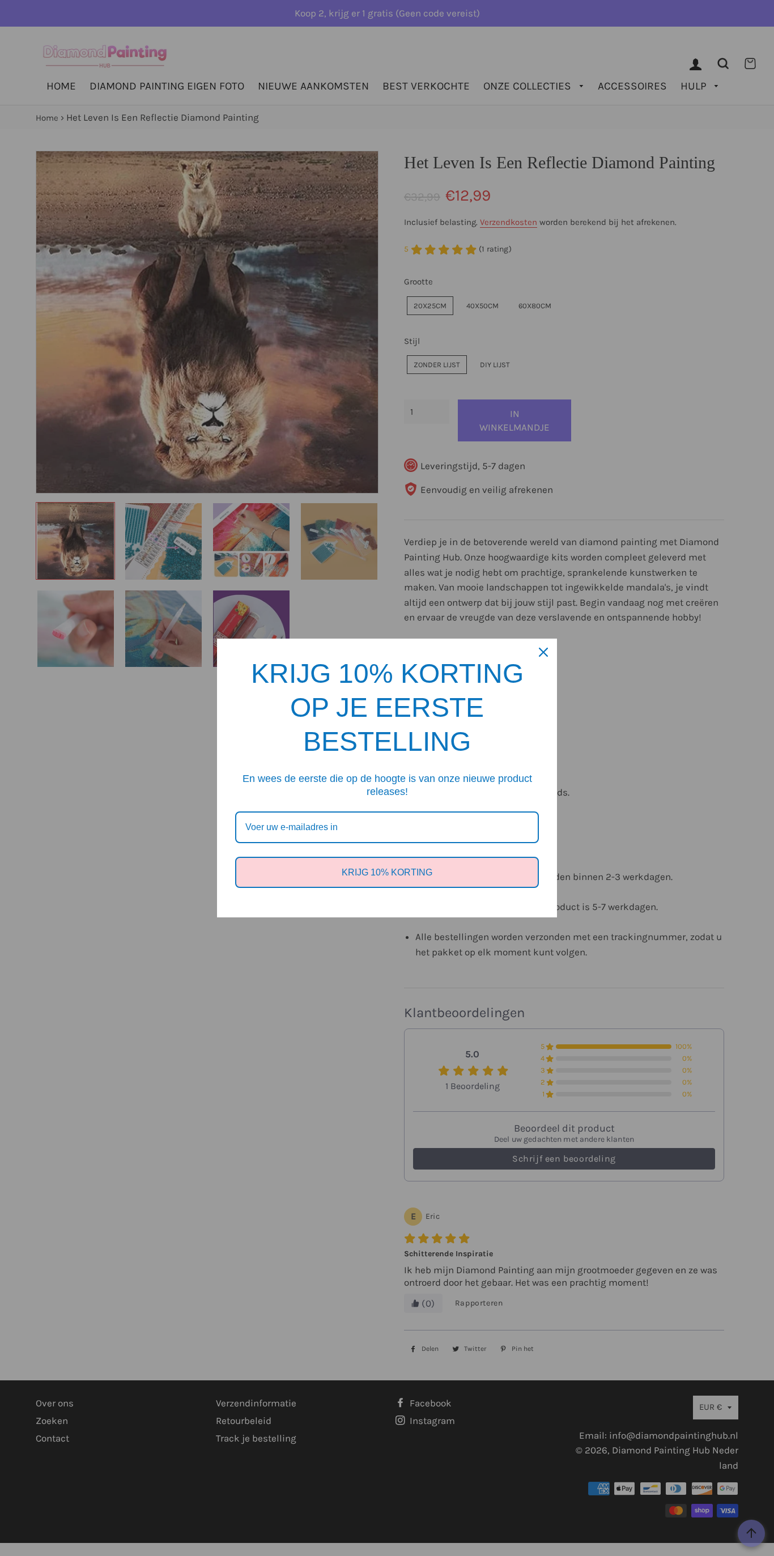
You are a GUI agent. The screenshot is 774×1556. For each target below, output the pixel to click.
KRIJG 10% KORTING (387, 872)
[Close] (543, 652)
